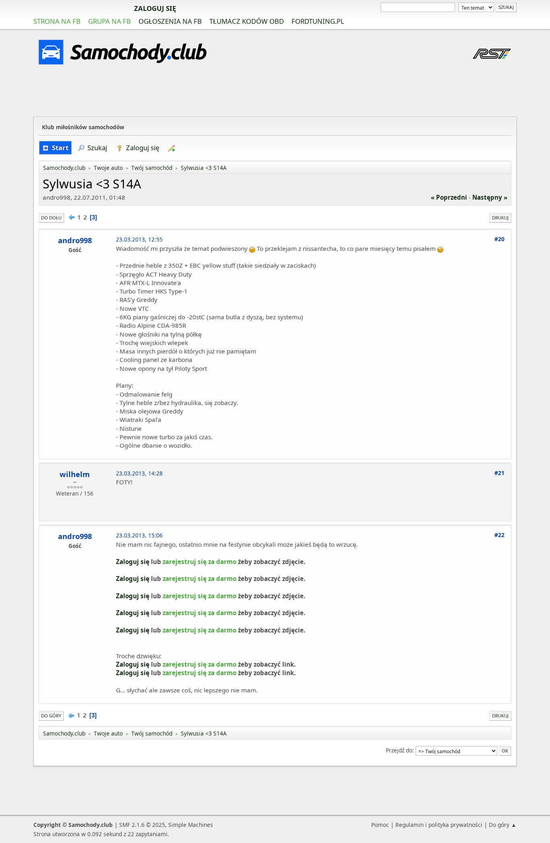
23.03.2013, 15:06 (139, 535)
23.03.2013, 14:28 (139, 473)
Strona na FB (57, 21)
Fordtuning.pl (318, 21)
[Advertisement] (275, 92)
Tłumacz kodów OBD (246, 21)
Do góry (51, 716)
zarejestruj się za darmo (79, 8)
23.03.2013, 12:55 (139, 239)
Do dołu (51, 218)
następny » (489, 197)
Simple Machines (190, 825)
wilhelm (75, 474)
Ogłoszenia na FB (170, 21)
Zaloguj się (155, 8)
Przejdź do (399, 750)
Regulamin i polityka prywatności (438, 825)
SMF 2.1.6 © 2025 (142, 825)
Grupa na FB (109, 21)
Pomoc (380, 825)
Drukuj (500, 218)
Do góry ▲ (503, 825)
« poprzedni (449, 197)
